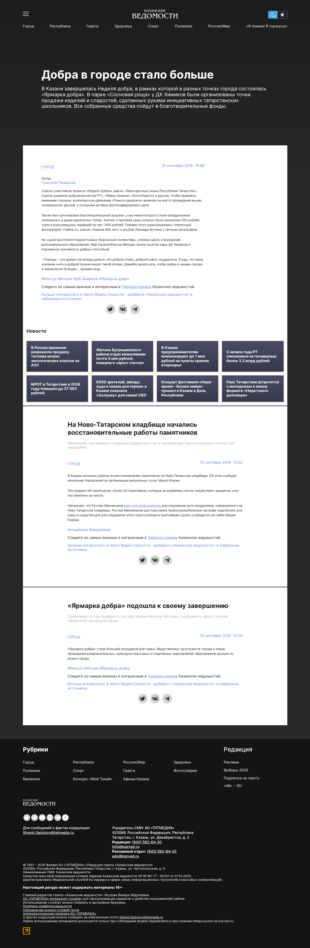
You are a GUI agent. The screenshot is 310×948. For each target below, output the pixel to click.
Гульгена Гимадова (59, 182)
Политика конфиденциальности (47, 906)
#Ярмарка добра (114, 278)
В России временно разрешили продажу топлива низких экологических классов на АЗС (55, 356)
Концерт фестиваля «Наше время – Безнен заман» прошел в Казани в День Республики (186, 388)
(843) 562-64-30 (147, 842)
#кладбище (78, 529)
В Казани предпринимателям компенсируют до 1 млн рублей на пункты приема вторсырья (185, 356)
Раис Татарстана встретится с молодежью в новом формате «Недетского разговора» (252, 388)
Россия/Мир (219, 26)
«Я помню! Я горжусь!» (266, 26)
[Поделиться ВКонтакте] (123, 309)
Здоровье (123, 26)
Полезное (183, 26)
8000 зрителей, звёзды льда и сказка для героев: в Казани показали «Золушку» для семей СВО (121, 388)
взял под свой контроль (142, 505)
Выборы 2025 (236, 770)
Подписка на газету (241, 778)
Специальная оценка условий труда (51, 910)
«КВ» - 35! (233, 785)
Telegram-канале (136, 286)
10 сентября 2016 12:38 (221, 636)
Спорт (153, 26)
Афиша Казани (136, 779)
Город (28, 26)
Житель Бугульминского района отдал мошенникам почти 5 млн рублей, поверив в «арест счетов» (120, 356)
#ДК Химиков (86, 278)
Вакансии (31, 779)
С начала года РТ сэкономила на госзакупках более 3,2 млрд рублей (251, 356)
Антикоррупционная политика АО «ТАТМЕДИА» (59, 913)
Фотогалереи (185, 770)
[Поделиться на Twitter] (110, 309)
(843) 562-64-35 (162, 851)
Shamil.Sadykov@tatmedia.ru (48, 832)
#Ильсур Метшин (58, 278)
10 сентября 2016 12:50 (221, 462)
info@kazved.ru (126, 846)
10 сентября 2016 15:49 (183, 165)
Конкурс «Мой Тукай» (92, 779)
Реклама (231, 762)
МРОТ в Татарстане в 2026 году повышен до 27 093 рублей (55, 388)
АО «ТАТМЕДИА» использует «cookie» (52, 898)
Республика (60, 26)
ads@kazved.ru (125, 856)
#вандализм (100, 529)
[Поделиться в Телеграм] (135, 309)
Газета (92, 26)
